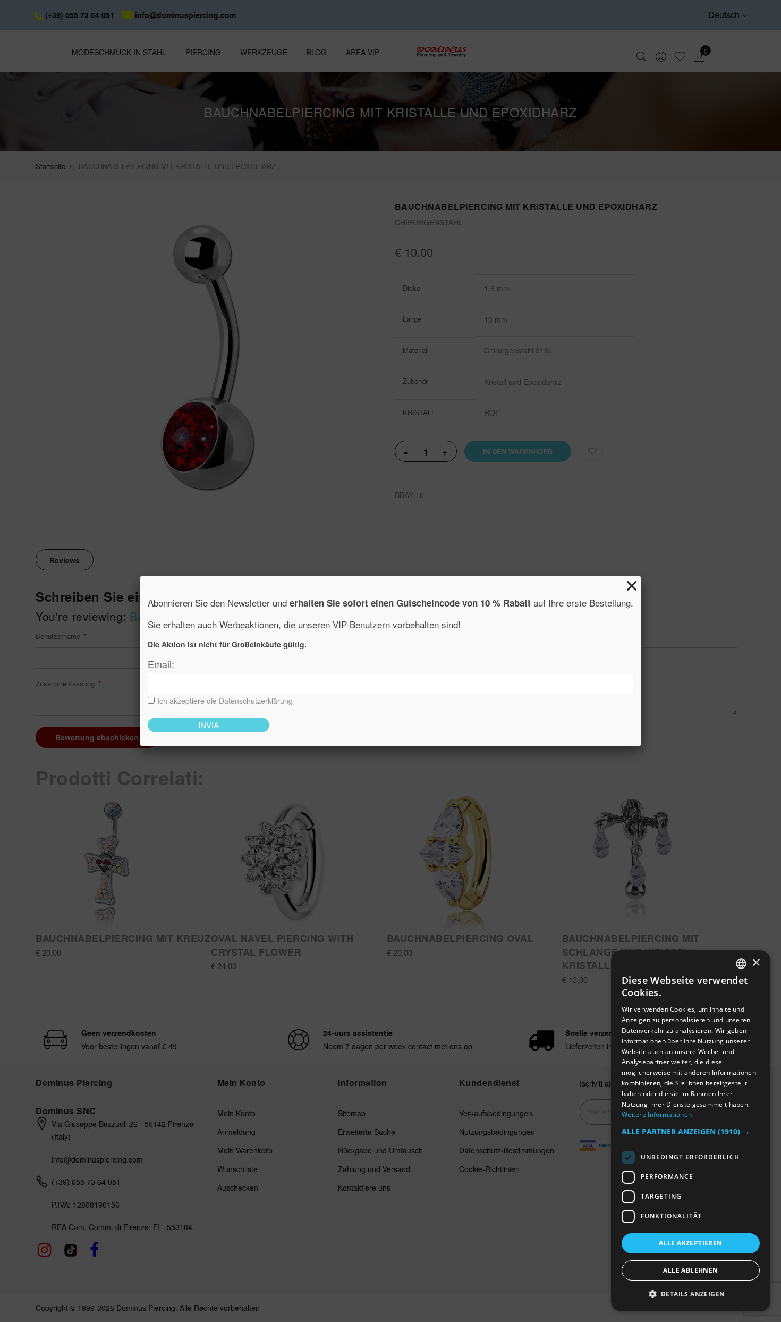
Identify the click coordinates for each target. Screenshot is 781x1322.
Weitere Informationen (657, 1114)
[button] (691, 1132)
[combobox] (741, 963)
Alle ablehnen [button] (690, 1270)
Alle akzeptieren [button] (690, 1243)
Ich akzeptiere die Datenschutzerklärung (225, 700)
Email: (161, 664)
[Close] (631, 585)
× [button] (756, 963)
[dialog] (690, 1130)
